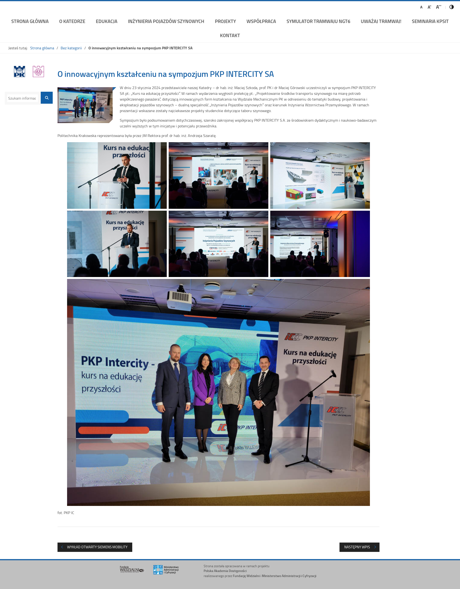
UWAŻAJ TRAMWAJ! (381, 21)
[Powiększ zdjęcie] (85, 105)
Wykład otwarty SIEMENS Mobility (97, 546)
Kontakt (230, 35)
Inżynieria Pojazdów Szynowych (166, 21)
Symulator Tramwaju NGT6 (318, 21)
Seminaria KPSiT (430, 21)
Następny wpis (357, 546)
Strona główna (30, 21)
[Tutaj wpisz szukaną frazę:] (22, 98)
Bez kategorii (71, 48)
